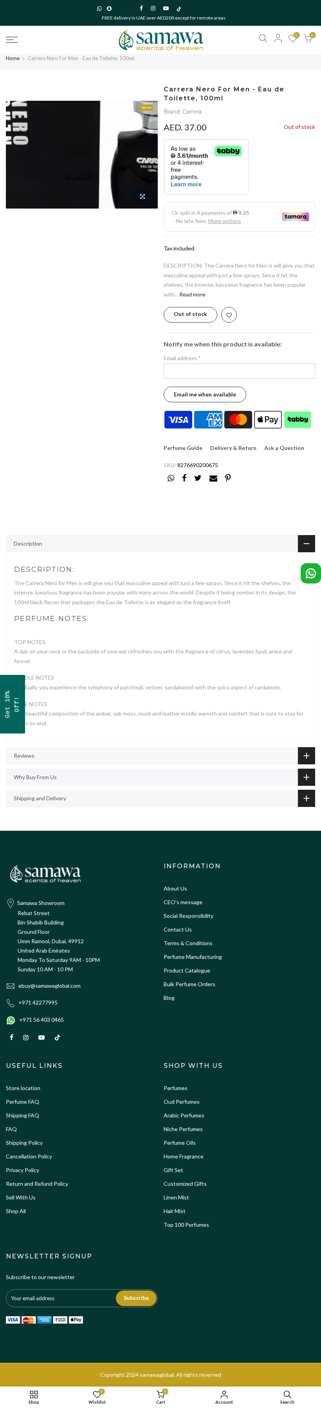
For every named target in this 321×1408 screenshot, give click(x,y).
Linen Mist (176, 1197)
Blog (169, 997)
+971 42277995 (38, 1002)
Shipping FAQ (22, 1115)
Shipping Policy (24, 1142)
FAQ (11, 1129)
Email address (182, 358)
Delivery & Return (233, 447)
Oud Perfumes (182, 1101)
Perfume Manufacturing (193, 956)
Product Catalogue (187, 970)
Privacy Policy (22, 1170)
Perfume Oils (180, 1142)
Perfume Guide (183, 447)
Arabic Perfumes (184, 1115)
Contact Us (178, 929)
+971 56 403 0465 (41, 1019)
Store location (23, 1088)
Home (13, 58)
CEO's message (183, 902)
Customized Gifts (185, 1183)
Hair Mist (175, 1211)
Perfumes (176, 1088)
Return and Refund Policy (37, 1183)
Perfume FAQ (22, 1101)
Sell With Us (21, 1197)
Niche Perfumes (183, 1129)
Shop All (16, 1211)
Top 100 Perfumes (186, 1224)
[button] (12, 704)
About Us (175, 888)
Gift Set (173, 1170)
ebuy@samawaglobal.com (49, 985)
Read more (192, 294)
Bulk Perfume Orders (189, 984)
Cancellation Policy (29, 1156)
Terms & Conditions (188, 943)
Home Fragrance (184, 1156)
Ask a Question (284, 447)
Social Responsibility (188, 915)
